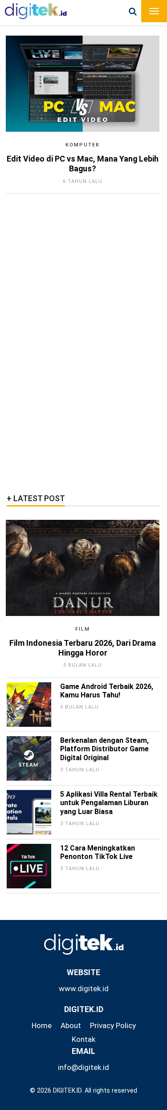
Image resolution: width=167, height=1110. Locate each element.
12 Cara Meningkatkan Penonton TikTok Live (97, 852)
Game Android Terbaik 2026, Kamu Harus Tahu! (106, 691)
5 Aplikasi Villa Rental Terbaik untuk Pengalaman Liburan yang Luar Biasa (109, 803)
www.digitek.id (84, 988)
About (71, 1025)
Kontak (83, 1039)
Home (42, 1025)
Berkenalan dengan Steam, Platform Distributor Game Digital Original (104, 749)
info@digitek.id (83, 1067)
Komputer (82, 145)
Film (82, 629)
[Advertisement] (78, 340)
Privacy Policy (113, 1025)
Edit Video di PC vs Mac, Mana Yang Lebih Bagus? (83, 163)
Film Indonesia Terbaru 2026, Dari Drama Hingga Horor (82, 647)
